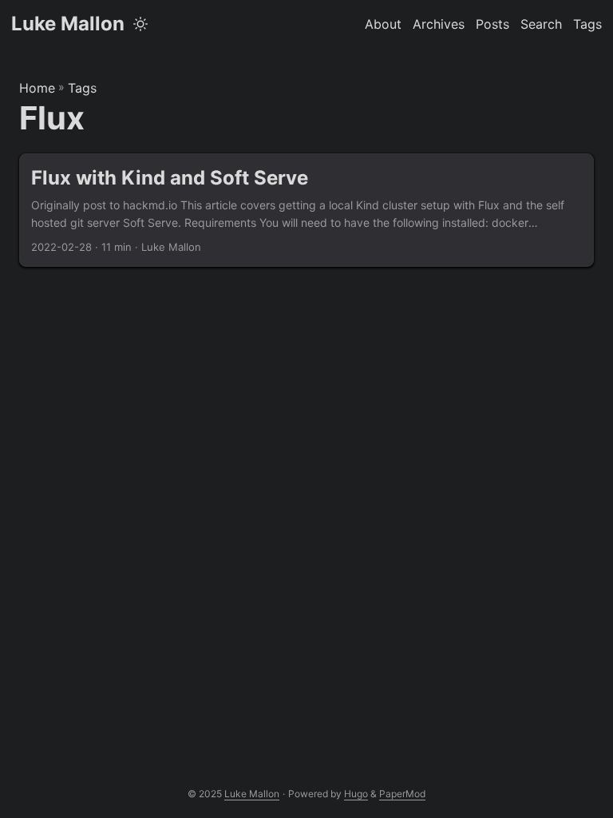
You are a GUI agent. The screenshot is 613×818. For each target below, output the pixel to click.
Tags (82, 88)
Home (37, 88)
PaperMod (402, 794)
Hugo (356, 794)
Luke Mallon (68, 23)
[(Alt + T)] (140, 24)
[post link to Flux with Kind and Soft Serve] (306, 210)
